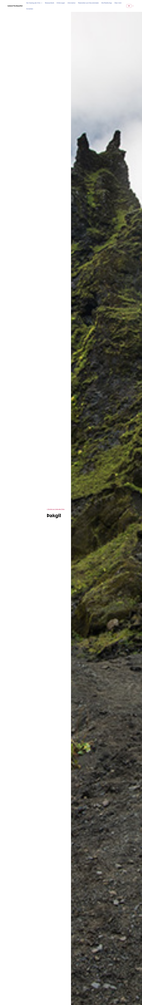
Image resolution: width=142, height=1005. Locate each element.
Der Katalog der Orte (33, 3)
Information (71, 3)
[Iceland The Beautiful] (15, 6)
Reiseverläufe (49, 3)
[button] (34, 3)
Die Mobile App (106, 3)
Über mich (117, 3)
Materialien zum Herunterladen (88, 3)
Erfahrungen (61, 3)
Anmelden (29, 9)
